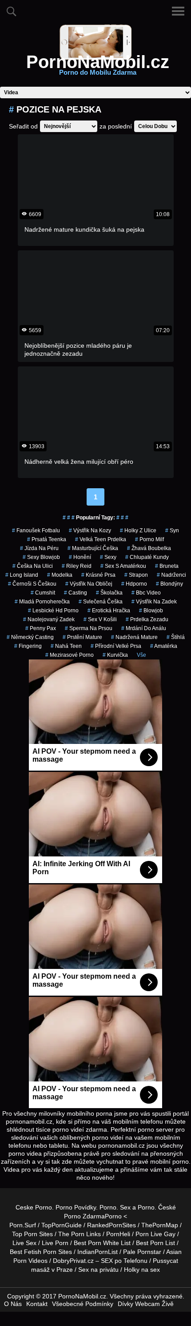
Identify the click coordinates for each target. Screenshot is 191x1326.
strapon (136, 575)
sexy (108, 557)
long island (21, 575)
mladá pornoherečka (42, 602)
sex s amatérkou (123, 566)
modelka (59, 575)
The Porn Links (79, 1234)
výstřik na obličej (88, 584)
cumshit (43, 593)
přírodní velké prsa (116, 646)
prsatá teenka (46, 539)
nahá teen (66, 646)
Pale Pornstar (142, 1251)
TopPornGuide (61, 1225)
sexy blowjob (41, 557)
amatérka (163, 646)
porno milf (149, 539)
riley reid (77, 566)
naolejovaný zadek (49, 619)
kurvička (115, 655)
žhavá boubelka (149, 548)
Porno (107, 1207)
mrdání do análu (143, 628)
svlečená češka (101, 602)
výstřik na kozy (90, 530)
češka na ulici (32, 566)
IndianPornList (97, 1251)
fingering (28, 646)
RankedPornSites (111, 1225)
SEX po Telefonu (124, 1260)
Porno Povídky (76, 1207)
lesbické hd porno (53, 610)
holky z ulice (138, 530)
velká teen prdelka (100, 539)
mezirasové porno (69, 655)
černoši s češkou (32, 584)
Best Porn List (155, 1242)
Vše (141, 655)
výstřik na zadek (154, 602)
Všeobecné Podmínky (82, 1303)
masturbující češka (93, 548)
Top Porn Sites (32, 1234)
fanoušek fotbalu (36, 530)
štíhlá (176, 637)
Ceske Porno (34, 1207)
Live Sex (24, 1242)
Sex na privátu (98, 1269)
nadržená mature (134, 637)
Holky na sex (142, 1269)
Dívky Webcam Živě (146, 1303)
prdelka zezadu (147, 619)
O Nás (13, 1303)
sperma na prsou (88, 628)
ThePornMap (159, 1225)
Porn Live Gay (155, 1234)
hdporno (134, 584)
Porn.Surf (22, 1225)
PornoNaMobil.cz (97, 67)
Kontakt (37, 1303)
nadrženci (171, 575)
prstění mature (82, 637)
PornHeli (118, 1234)
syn (172, 530)
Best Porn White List (102, 1242)
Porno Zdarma (84, 1216)
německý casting (30, 637)
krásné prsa (98, 575)
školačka (109, 593)
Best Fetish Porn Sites (41, 1251)
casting (75, 593)
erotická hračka (109, 610)
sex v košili (100, 619)
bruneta (167, 566)
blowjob (151, 610)
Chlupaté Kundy (147, 557)
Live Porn (55, 1242)
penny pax (40, 628)
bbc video (146, 593)
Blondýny (169, 584)
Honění (80, 557)
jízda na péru (39, 548)
